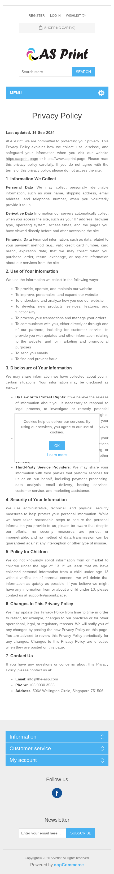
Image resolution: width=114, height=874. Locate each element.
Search (83, 72)
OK (57, 446)
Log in (55, 16)
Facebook (57, 793)
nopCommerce (69, 865)
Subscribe (80, 833)
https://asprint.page (22, 158)
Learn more (57, 455)
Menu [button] (16, 93)
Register (37, 16)
